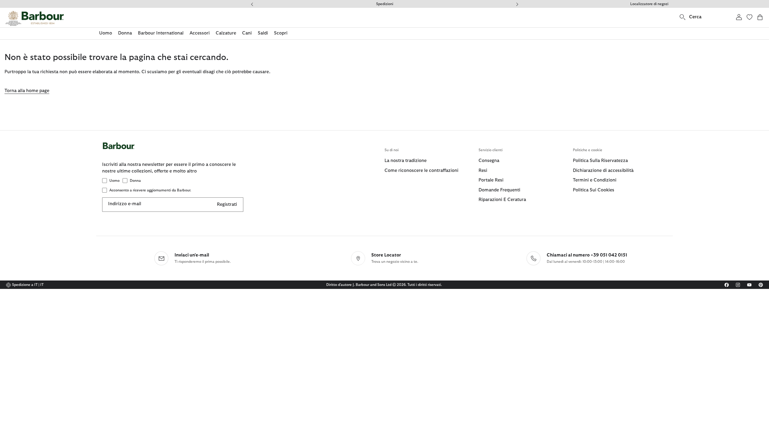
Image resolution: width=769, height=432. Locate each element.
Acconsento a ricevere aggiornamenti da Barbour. (150, 190)
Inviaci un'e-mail (192, 255)
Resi (483, 170)
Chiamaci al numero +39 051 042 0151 (587, 255)
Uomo (114, 180)
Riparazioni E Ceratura (502, 199)
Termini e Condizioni (594, 180)
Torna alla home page (27, 90)
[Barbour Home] (34, 18)
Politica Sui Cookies (593, 190)
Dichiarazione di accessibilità (603, 170)
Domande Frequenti (499, 190)
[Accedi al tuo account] (739, 17)
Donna (135, 180)
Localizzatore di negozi (649, 4)
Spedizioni (384, 4)
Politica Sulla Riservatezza (600, 160)
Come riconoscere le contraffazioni (421, 170)
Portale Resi (491, 180)
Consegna (489, 160)
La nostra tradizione (405, 160)
